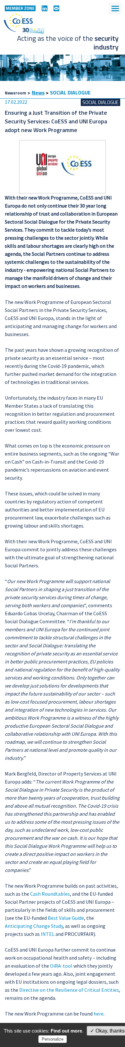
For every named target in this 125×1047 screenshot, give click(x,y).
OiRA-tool (61, 966)
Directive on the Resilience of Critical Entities (69, 990)
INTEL (47, 934)
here (99, 1013)
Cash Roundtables (50, 894)
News (38, 92)
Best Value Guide (66, 918)
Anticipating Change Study (34, 926)
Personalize (52, 1039)
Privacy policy (82, 1039)
